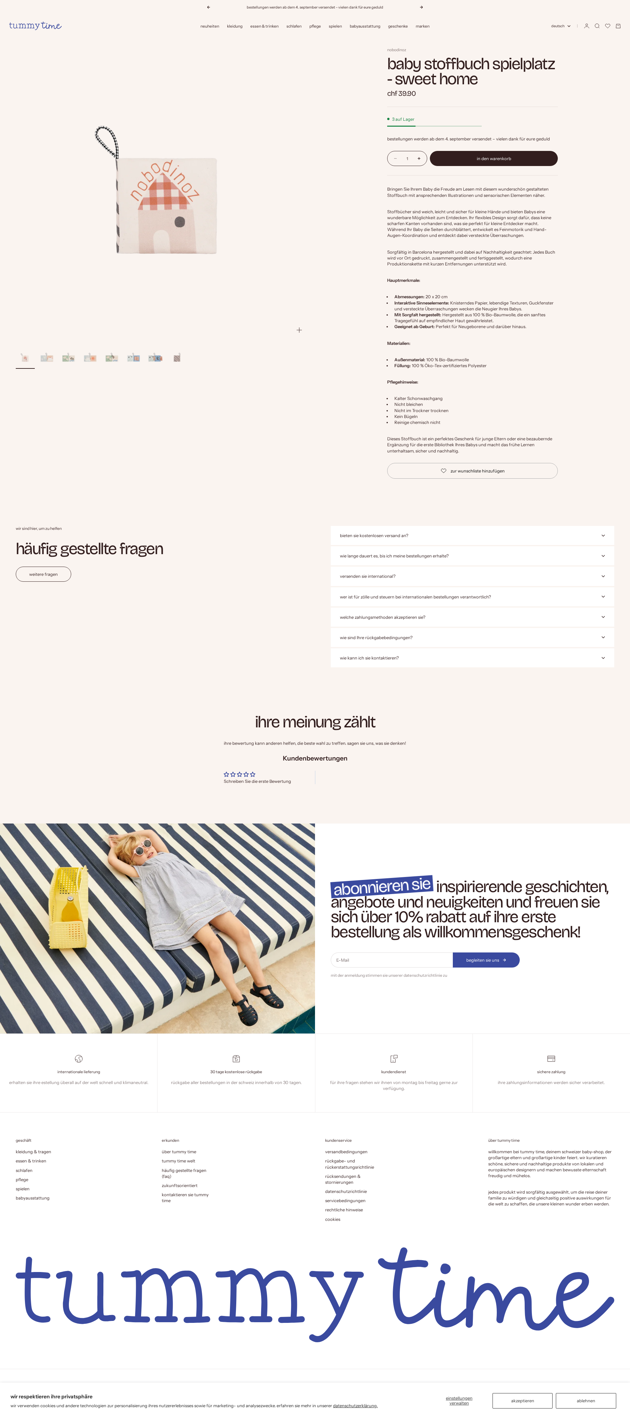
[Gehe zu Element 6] (133, 357)
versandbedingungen (346, 1151)
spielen (335, 26)
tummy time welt (178, 1160)
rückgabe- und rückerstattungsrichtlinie (349, 1163)
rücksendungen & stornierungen (343, 1179)
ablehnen (586, 1400)
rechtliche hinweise (344, 1209)
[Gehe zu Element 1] (25, 357)
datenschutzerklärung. (355, 1405)
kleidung (234, 26)
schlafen (294, 26)
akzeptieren (522, 1400)
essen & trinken (264, 26)
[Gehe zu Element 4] (90, 357)
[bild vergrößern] (299, 330)
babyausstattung (365, 26)
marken (423, 26)
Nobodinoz (396, 49)
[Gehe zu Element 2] (46, 357)
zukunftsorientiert (180, 1185)
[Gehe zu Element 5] (111, 357)
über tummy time (179, 1151)
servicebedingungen (345, 1200)
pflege (315, 26)
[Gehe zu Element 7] (155, 357)
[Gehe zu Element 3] (68, 357)
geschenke (398, 26)
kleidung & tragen (33, 1151)
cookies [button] (332, 1219)
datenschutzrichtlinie (423, 975)
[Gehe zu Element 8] (176, 357)
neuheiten (209, 26)
